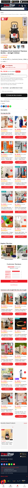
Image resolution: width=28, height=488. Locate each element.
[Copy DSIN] (7, 61)
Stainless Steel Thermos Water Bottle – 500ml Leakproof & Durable (20, 133)
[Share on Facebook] (2, 106)
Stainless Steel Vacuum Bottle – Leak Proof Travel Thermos (7, 133)
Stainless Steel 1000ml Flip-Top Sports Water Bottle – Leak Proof (21, 310)
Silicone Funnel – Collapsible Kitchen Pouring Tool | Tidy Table (7, 233)
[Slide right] (25, 47)
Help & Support (6, 1)
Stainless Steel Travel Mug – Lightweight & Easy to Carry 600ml (7, 360)
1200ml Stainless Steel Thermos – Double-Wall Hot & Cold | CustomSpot (7, 158)
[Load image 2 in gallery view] (10, 47)
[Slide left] (2, 47)
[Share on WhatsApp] (10, 106)
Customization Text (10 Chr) (7, 74)
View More (20, 137)
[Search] (25, 9)
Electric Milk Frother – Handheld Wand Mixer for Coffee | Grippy (21, 233)
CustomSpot (5, 55)
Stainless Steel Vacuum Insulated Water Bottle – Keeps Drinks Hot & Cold (7, 310)
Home (2, 12)
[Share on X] (4, 106)
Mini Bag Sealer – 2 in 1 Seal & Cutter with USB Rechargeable (7, 385)
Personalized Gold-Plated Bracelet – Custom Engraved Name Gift (21, 335)
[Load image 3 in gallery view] (14, 47)
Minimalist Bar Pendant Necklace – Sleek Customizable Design (7, 410)
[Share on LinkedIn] (6, 106)
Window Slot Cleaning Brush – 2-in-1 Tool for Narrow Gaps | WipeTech (20, 208)
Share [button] (3, 103)
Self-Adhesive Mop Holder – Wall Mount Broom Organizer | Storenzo (21, 183)
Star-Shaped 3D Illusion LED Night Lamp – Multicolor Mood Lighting (7, 335)
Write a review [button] (14, 281)
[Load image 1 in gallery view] (6, 47)
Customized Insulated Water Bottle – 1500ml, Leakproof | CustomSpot (21, 385)
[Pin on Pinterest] (8, 106)
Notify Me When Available (15, 95)
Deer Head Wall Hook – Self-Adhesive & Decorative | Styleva (7, 208)
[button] (1, 5)
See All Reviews (14, 284)
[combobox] (14, 9)
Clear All (25, 423)
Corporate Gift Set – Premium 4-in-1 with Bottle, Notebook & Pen (20, 412)
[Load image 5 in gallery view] (23, 47)
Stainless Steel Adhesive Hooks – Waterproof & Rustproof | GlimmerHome (7, 183)
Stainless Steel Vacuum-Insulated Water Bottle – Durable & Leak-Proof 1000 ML (21, 360)
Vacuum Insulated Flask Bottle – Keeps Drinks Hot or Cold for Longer (21, 158)
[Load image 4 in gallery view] (18, 47)
